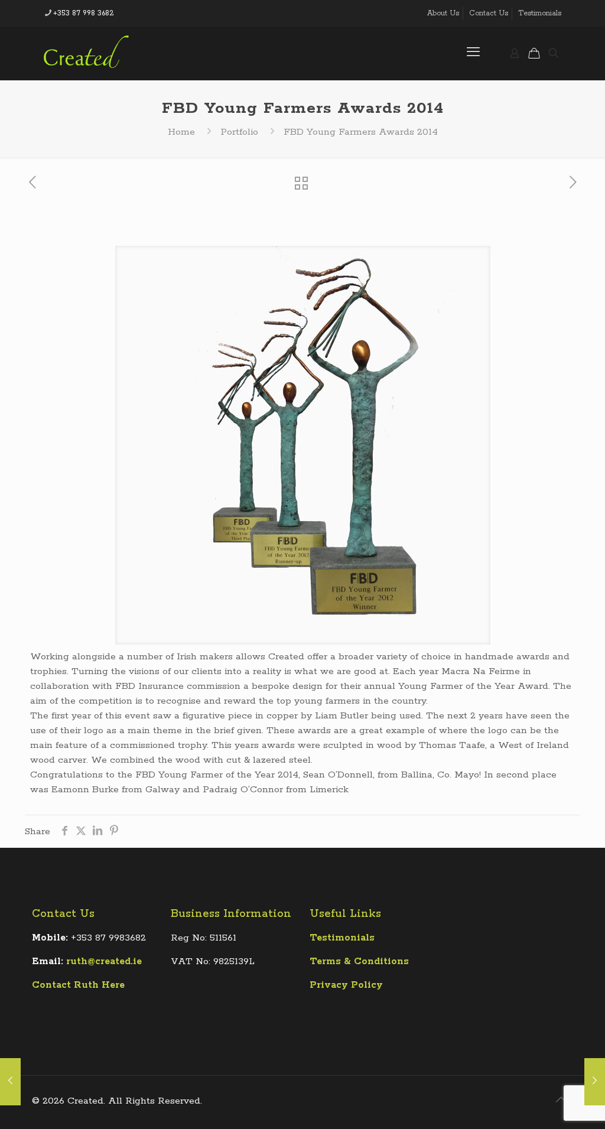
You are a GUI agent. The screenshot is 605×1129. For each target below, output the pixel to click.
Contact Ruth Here (78, 985)
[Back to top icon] (560, 1100)
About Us (443, 13)
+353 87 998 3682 (83, 13)
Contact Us (488, 13)
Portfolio (239, 132)
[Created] (86, 53)
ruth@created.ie (104, 961)
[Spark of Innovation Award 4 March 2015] (594, 1081)
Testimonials (539, 13)
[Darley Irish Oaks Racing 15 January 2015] (10, 1081)
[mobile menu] (473, 53)
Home (181, 132)
